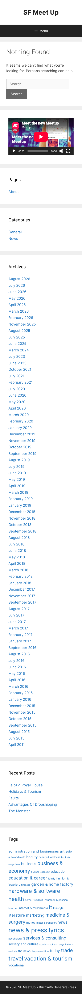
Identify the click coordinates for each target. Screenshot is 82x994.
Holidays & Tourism (24, 791)
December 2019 (21, 434)
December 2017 (21, 589)
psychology (15, 938)
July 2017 (16, 615)
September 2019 (22, 454)
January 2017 (19, 641)
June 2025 (17, 343)
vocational (16, 965)
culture (35, 871)
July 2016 (16, 660)
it (50, 907)
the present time (40, 951)
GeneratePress (65, 987)
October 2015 (19, 719)
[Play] (14, 151)
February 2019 (20, 499)
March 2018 (18, 570)
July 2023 (16, 356)
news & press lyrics (36, 930)
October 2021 (19, 369)
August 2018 (19, 537)
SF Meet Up (41, 12)
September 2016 (22, 648)
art (62, 851)
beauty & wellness (49, 857)
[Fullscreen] (68, 151)
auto (69, 851)
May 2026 (16, 298)
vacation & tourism (48, 958)
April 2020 (17, 408)
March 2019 (18, 492)
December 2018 (21, 512)
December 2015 (21, 706)
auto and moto (16, 857)
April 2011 (16, 744)
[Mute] (61, 151)
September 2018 (22, 531)
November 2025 (22, 324)
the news (24, 951)
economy (45, 872)
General (15, 232)
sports (42, 944)
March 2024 (18, 350)
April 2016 (16, 680)
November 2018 (21, 518)
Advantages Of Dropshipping (32, 804)
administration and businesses (33, 851)
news (62, 922)
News (13, 238)
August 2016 (19, 654)
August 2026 (19, 279)
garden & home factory (52, 884)
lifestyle (58, 908)
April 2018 (16, 563)
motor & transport (46, 922)
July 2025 (16, 337)
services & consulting (44, 938)
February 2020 (20, 421)
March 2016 (18, 686)
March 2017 (18, 628)
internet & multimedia (33, 908)
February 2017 (20, 635)
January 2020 (20, 428)
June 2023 (17, 363)
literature (16, 915)
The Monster (19, 811)
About (13, 192)
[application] (41, 136)
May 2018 (16, 557)
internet (12, 908)
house (38, 900)
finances (25, 885)
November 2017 (21, 596)
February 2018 (20, 576)
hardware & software (34, 891)
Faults (13, 798)
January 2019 (19, 505)
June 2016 (17, 667)
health (16, 899)
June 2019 (17, 473)
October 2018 (19, 525)
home (28, 900)
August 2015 (19, 732)
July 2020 (16, 389)
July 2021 (16, 376)
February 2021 (20, 382)
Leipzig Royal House (25, 785)
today (55, 950)
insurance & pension (56, 900)
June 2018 (17, 550)
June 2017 (17, 622)
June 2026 (17, 292)
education (58, 872)
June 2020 (17, 395)
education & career (27, 878)
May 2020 (16, 402)
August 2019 (19, 460)
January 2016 (19, 699)
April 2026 (17, 305)
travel (15, 958)
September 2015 (22, 725)
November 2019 (22, 441)
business (28, 863)
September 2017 (22, 602)
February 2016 (20, 693)
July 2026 (16, 285)
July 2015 (16, 738)
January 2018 (19, 583)
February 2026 (20, 318)
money (30, 922)
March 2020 (18, 415)
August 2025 (19, 331)
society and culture (23, 944)
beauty (32, 857)
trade (67, 950)
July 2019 (16, 466)
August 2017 (19, 609)
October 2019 (20, 447)
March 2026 (18, 311)
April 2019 (16, 486)
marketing (35, 915)
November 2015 (21, 712)
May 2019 (16, 479)
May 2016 (16, 673)
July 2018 (16, 544)
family (51, 878)
